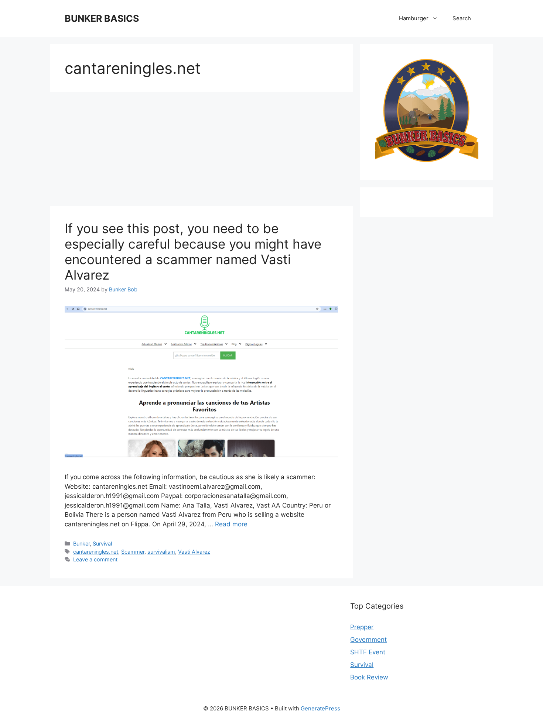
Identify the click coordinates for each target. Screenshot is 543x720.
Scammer (132, 551)
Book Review (369, 677)
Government (368, 639)
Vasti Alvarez (194, 551)
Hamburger (413, 18)
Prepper (361, 627)
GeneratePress (320, 708)
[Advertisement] (201, 151)
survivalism (161, 551)
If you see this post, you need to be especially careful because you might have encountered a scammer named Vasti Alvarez (193, 252)
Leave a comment (95, 559)
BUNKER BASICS (102, 18)
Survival (102, 543)
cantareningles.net (95, 551)
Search (461, 18)
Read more (231, 524)
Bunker (81, 543)
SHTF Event (367, 652)
